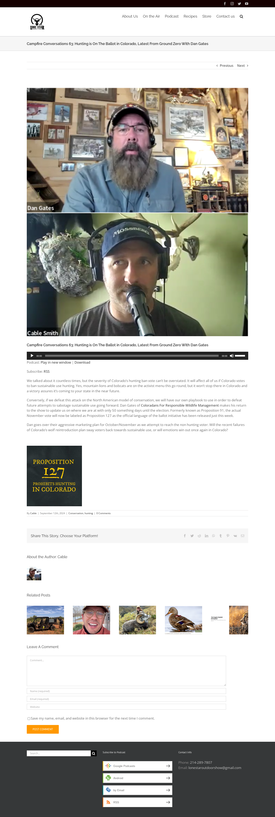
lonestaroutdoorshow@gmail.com (214, 767)
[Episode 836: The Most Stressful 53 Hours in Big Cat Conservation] (229, 620)
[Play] (32, 356)
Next (241, 65)
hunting (89, 513)
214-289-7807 (201, 762)
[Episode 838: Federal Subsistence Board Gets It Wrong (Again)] (137, 620)
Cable (33, 513)
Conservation (75, 513)
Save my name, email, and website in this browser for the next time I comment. (93, 718)
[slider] (240, 355)
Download (82, 362)
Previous (226, 65)
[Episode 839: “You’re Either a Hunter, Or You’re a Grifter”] (91, 620)
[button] (241, 15)
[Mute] (232, 356)
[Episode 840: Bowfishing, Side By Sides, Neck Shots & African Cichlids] (45, 620)
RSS (47, 371)
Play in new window (56, 362)
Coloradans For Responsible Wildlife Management (180, 405)
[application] (137, 356)
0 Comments (103, 513)
